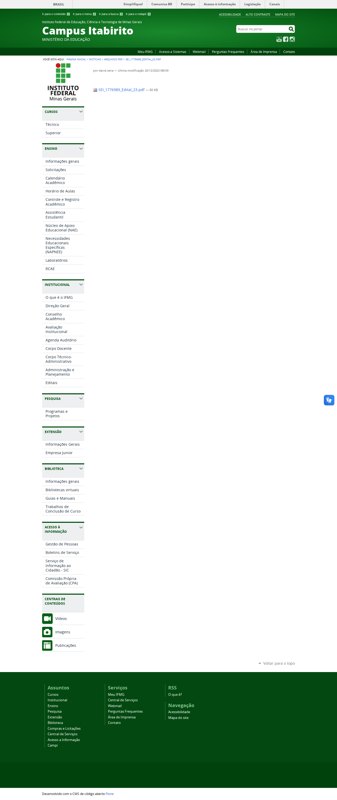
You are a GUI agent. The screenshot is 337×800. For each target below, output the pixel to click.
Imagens (62, 631)
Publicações (65, 645)
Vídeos (61, 618)
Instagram (292, 39)
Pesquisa (55, 711)
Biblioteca (55, 723)
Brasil (58, 4)
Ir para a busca (110, 14)
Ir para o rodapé (138, 14)
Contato (289, 51)
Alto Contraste (258, 14)
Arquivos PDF (113, 59)
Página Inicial (76, 59)
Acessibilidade (230, 14)
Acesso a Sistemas (172, 51)
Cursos (53, 694)
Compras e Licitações (64, 728)
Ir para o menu (84, 14)
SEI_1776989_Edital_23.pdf (121, 89)
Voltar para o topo (279, 663)
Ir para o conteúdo (55, 14)
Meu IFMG (145, 51)
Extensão (55, 717)
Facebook (285, 39)
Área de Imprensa (264, 51)
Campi (53, 745)
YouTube (279, 39)
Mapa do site (285, 14)
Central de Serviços (62, 734)
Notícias (95, 59)
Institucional (57, 700)
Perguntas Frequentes (228, 51)
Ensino (53, 706)
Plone (110, 794)
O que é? (175, 694)
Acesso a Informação (64, 740)
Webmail (199, 51)
